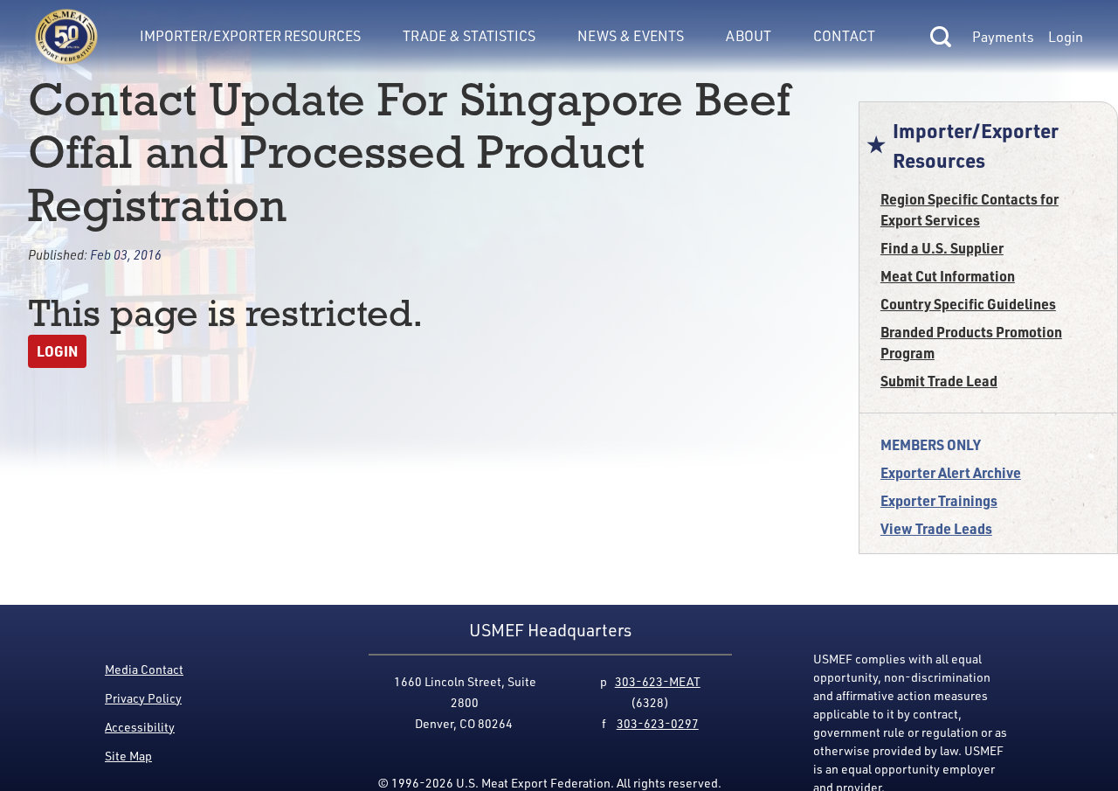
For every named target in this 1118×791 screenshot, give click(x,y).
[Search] (940, 36)
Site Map (128, 755)
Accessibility (140, 726)
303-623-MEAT (657, 681)
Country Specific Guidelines (968, 304)
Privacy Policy (143, 697)
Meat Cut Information (947, 276)
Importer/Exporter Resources (250, 36)
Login (1065, 37)
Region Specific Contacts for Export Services (969, 209)
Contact (844, 36)
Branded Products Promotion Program (971, 342)
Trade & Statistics (469, 36)
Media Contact (144, 669)
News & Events (630, 36)
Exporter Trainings (938, 500)
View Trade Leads (936, 528)
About (748, 36)
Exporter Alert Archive (950, 472)
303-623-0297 (658, 723)
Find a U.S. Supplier (942, 248)
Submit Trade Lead (938, 380)
